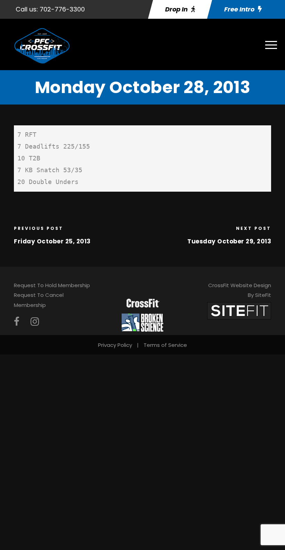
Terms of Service (165, 345)
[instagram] (35, 321)
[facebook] (16, 321)
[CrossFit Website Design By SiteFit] (239, 310)
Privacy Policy (115, 345)
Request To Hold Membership (52, 285)
